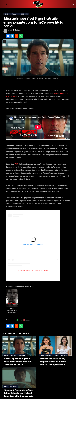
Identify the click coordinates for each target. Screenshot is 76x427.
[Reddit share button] (16, 36)
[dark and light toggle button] (6, 4)
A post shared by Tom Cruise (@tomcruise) (33, 270)
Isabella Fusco (16, 30)
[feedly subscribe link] (19, 320)
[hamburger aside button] (3, 4)
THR (16, 164)
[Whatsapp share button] (21, 36)
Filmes (6, 355)
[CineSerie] (38, 4)
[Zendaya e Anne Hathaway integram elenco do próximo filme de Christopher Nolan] (55, 346)
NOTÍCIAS (24, 14)
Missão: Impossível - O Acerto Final (12, 310)
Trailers (13, 355)
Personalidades (46, 355)
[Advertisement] (38, 413)
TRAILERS (15, 14)
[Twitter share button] (12, 36)
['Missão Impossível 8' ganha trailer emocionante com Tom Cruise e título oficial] (19, 346)
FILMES (7, 14)
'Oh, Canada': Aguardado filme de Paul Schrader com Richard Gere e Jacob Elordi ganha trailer (18, 393)
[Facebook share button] (8, 36)
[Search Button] (73, 4)
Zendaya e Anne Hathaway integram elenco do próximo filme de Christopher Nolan (53, 361)
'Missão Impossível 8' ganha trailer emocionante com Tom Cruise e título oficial (17, 361)
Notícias (22, 355)
